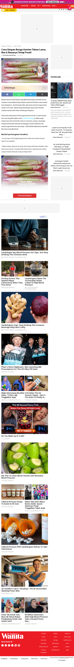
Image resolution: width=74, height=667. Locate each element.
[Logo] (5, 6)
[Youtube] (15, 645)
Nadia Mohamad (55, 107)
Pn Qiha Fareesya (28, 118)
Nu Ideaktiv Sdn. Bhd (64, 657)
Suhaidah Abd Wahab (9, 55)
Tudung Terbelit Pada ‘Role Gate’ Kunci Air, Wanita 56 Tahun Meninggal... (61, 103)
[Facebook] (59, 10)
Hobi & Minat (17, 46)
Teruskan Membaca (25, 195)
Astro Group (62, 660)
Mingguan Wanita (6, 46)
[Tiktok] (66, 10)
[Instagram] (61, 10)
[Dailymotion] (19, 645)
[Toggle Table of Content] (43, 88)
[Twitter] (64, 10)
